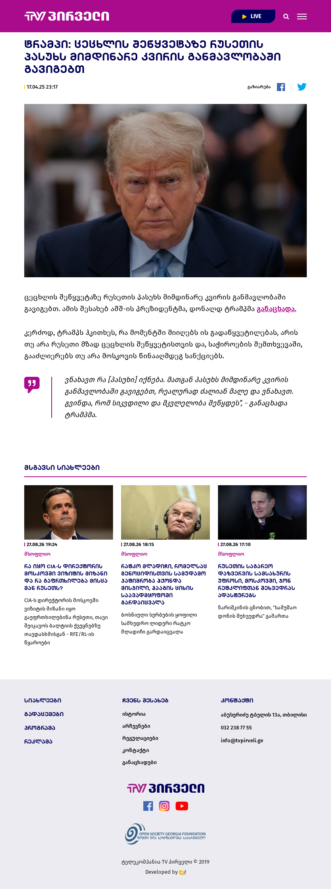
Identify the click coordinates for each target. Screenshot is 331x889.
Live (255, 16)
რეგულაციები (140, 738)
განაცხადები (139, 762)
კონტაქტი (135, 750)
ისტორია (134, 714)
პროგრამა (39, 728)
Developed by (162, 872)
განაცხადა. (276, 308)
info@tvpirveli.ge (242, 740)
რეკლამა (38, 741)
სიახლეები (42, 700)
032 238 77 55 (236, 728)
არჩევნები (136, 726)
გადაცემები (44, 714)
